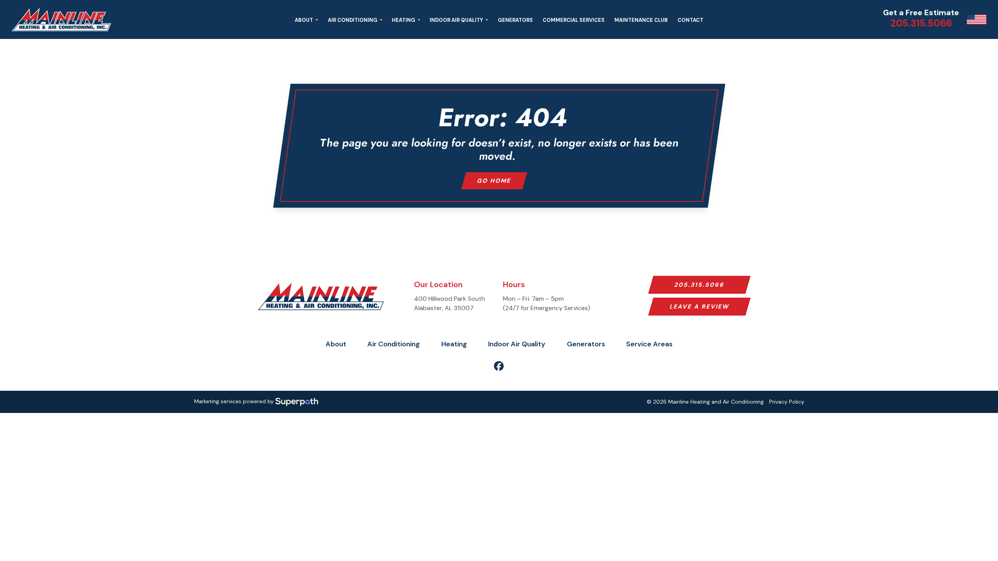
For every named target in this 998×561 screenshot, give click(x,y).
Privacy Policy (786, 401)
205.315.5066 (699, 285)
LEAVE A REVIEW (699, 306)
